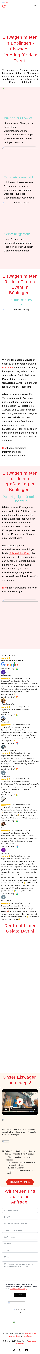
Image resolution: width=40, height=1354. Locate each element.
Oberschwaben (28, 1336)
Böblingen (7, 367)
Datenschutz (20, 1343)
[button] (20, 1102)
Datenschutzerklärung (18, 1289)
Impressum (32, 1341)
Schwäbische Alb (30, 1333)
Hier (4, 448)
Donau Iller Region (14, 1336)
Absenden (20, 1295)
